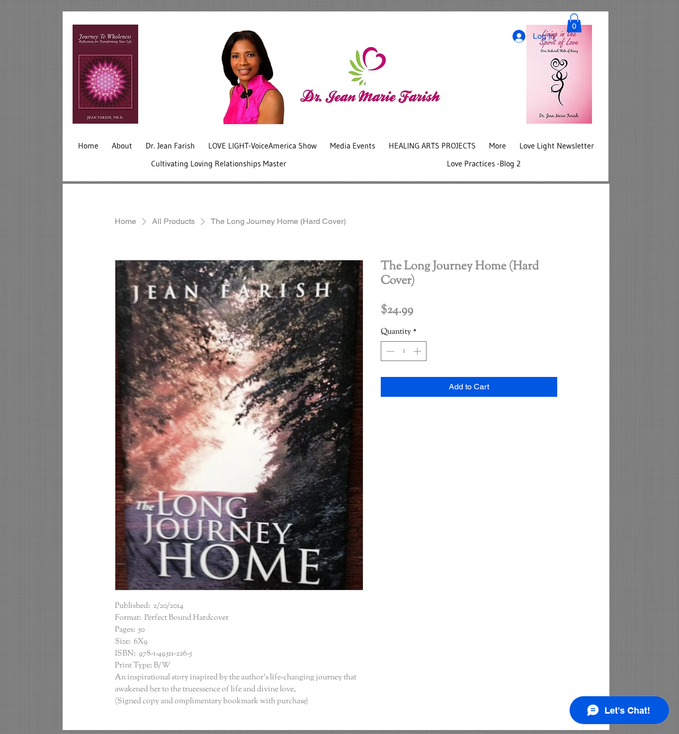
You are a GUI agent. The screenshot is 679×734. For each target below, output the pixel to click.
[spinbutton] (403, 351)
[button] (574, 22)
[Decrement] (389, 351)
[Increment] (418, 351)
